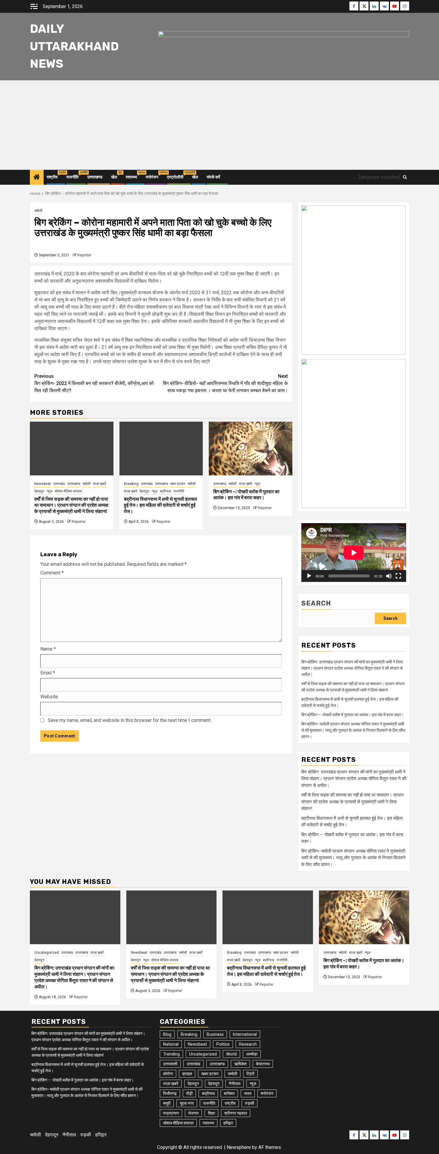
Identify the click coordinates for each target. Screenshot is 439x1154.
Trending (171, 1054)
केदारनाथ (263, 1063)
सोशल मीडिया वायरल (68, 491)
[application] (353, 552)
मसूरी (167, 1103)
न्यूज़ (49, 491)
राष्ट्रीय (52, 177)
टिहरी (250, 1073)
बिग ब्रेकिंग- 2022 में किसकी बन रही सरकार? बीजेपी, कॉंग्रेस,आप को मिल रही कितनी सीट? (94, 383)
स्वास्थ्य (131, 177)
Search (316, 603)
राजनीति (72, 177)
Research (248, 1044)
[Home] (36, 177)
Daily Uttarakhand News (74, 46)
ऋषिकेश (240, 1063)
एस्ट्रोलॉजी (175, 177)
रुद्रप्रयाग (171, 1113)
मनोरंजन (152, 177)
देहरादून (39, 491)
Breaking (131, 484)
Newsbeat (42, 484)
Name (48, 649)
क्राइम (187, 1073)
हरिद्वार (228, 1123)
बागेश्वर (229, 1093)
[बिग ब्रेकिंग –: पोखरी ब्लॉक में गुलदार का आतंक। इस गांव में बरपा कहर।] (250, 448)
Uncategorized (46, 952)
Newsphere (239, 1147)
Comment (52, 573)
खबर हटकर (177, 484)
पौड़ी (189, 1093)
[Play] (309, 576)
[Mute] (389, 576)
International (245, 1034)
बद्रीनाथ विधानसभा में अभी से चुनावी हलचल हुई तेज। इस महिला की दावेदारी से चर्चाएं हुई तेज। (160, 505)
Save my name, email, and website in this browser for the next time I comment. (129, 720)
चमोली (38, 211)
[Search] (405, 177)
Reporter (84, 255)
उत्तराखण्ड (94, 177)
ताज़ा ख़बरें (99, 484)
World (231, 1054)
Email (47, 673)
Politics (223, 1044)
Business (215, 1034)
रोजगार (193, 1113)
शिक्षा (211, 1113)
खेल (114, 177)
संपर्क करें (213, 177)
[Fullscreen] (398, 576)
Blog (167, 1034)
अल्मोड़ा (251, 1054)
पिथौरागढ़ (170, 1093)
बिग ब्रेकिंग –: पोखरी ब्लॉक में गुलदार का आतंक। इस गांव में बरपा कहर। (246, 495)
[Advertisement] (219, 125)
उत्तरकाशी (170, 1063)
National (171, 1044)
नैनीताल (234, 1083)
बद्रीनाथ (165, 491)
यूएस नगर (187, 1103)
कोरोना (168, 1073)
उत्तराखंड (59, 484)
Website (49, 697)
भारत (247, 1093)
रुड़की (249, 1103)
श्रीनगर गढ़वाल (235, 1113)
